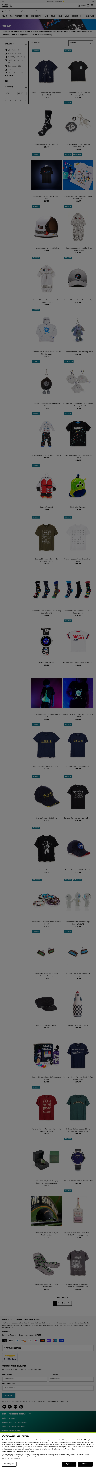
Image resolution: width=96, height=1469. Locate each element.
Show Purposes (9, 1464)
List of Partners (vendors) (11, 1458)
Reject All (69, 1464)
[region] (48, 1451)
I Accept (85, 1464)
